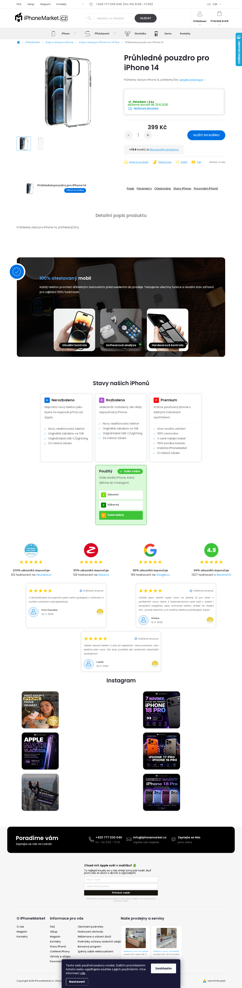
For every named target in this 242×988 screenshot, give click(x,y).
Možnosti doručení (146, 108)
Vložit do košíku (206, 135)
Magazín (45, 4)
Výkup (30, 4)
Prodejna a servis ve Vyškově (135, 951)
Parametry (144, 188)
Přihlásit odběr (121, 892)
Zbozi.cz (103, 575)
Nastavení (77, 982)
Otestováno (162, 188)
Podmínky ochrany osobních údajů (99, 941)
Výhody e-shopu (60, 956)
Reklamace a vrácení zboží (94, 936)
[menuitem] (64, 33)
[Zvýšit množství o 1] (148, 135)
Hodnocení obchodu (90, 931)
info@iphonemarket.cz (150, 837)
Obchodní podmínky (90, 926)
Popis (130, 188)
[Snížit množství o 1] (129, 135)
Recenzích (223, 575)
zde (82, 973)
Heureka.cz (43, 575)
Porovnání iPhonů (206, 188)
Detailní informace (191, 80)
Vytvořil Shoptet (216, 981)
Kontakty (61, 4)
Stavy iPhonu (182, 188)
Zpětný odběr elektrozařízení (95, 951)
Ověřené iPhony (60, 951)
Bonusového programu (164, 149)
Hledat (145, 18)
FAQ (19, 4)
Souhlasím (163, 968)
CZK (215, 4)
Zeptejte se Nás (189, 837)
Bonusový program (89, 946)
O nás (20, 926)
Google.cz (163, 575)
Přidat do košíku (75, 190)
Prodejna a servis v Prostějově (166, 951)
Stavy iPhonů (58, 946)
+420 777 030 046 (109, 837)
